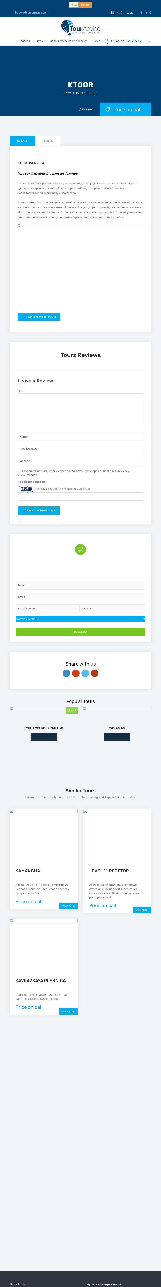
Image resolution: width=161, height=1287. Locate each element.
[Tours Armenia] (80, 27)
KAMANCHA (28, 871)
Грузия (85, 4)
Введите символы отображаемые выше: (63, 489)
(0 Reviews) (86, 109)
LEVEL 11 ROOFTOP (109, 871)
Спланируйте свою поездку (68, 41)
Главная (25, 41)
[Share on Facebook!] (66, 673)
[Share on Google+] (76, 673)
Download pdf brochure (41, 317)
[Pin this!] (94, 673)
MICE (74, 4)
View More (68, 905)
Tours (79, 93)
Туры (40, 41)
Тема (96, 41)
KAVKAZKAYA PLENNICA (41, 980)
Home (68, 93)
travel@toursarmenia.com (31, 12)
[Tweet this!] (85, 673)
